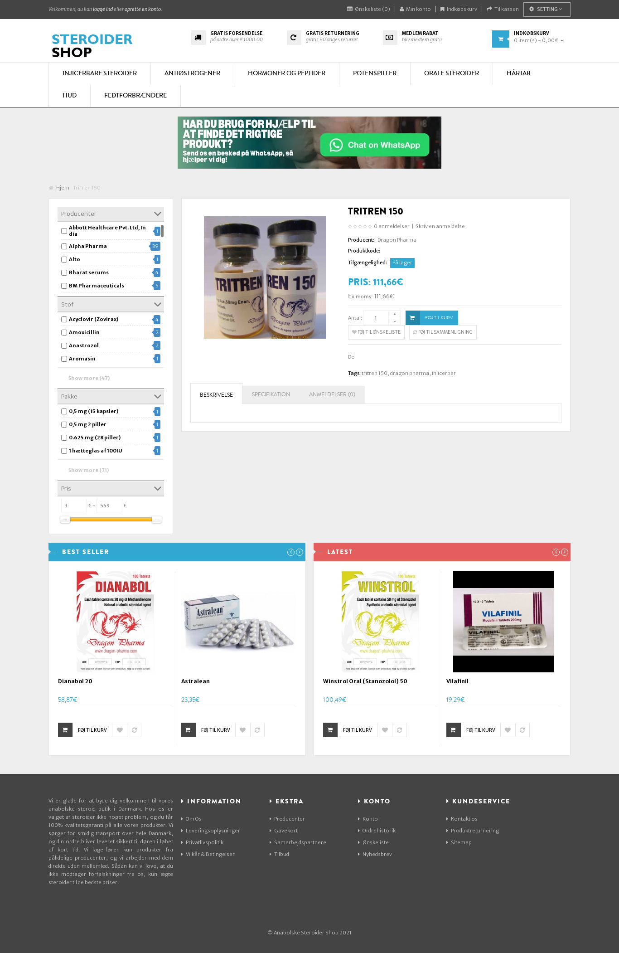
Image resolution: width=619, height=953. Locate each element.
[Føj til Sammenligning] (134, 730)
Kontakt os (464, 819)
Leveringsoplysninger (213, 830)
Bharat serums (89, 272)
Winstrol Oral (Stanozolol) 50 (365, 681)
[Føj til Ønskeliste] (119, 730)
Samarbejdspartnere (300, 842)
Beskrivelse (216, 395)
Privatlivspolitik (204, 842)
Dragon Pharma (396, 240)
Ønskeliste (376, 842)
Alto (74, 259)
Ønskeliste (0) (372, 9)
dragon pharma (409, 373)
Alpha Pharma (88, 246)
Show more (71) (88, 470)
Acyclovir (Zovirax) (93, 319)
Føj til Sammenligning (445, 332)
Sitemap (461, 842)
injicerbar (444, 373)
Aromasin (82, 358)
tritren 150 (374, 373)
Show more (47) (89, 378)
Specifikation (271, 395)
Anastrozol (84, 345)
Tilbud (281, 854)
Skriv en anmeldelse (440, 226)
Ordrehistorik (379, 830)
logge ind (103, 9)
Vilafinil (457, 681)
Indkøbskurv (462, 9)
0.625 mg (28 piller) (95, 437)
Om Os (194, 819)
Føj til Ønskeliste (379, 332)
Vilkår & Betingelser (210, 854)
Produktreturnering (475, 830)
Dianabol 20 (75, 681)
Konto (370, 819)
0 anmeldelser (392, 226)
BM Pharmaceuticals (96, 285)
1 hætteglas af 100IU (95, 450)
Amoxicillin (84, 332)
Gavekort (286, 830)
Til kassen (506, 9)
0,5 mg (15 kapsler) (93, 411)
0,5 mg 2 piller (87, 424)
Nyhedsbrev (377, 854)
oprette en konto (143, 9)
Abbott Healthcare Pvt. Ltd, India (107, 230)
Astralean (195, 681)
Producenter (289, 819)
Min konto (418, 9)
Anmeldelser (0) (332, 395)
